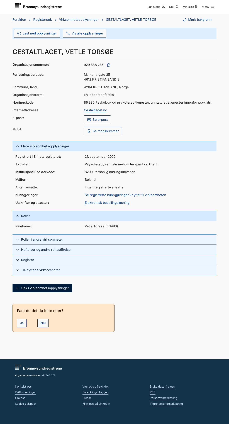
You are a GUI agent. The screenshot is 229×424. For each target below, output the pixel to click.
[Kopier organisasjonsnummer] (108, 65)
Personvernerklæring (163, 398)
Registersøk (42, 19)
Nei (43, 323)
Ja (22, 323)
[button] (156, 7)
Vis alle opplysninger (87, 33)
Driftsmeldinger (25, 392)
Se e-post (100, 119)
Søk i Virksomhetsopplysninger (45, 288)
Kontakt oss (23, 386)
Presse (87, 398)
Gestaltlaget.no (95, 110)
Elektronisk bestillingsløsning (107, 202)
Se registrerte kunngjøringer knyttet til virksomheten (125, 195)
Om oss (20, 398)
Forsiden (19, 19)
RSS (152, 392)
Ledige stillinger (25, 403)
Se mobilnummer (106, 131)
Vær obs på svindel (95, 386)
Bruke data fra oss (162, 386)
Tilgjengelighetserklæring (166, 403)
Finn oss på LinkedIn (96, 403)
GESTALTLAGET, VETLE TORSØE (131, 19)
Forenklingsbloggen (95, 392)
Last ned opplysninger (40, 33)
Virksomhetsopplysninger (79, 19)
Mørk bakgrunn (200, 19)
